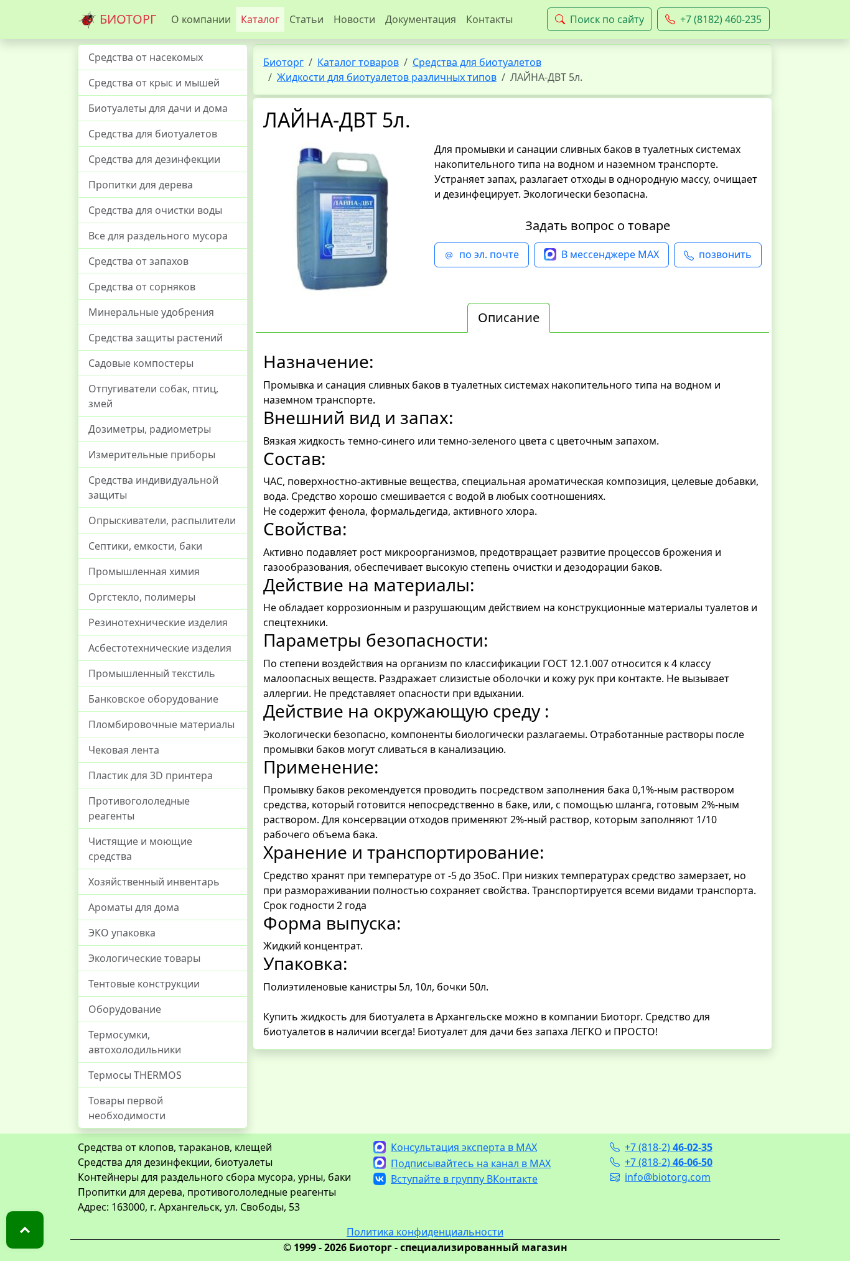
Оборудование (124, 1009)
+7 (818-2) (668, 1147)
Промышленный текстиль (151, 673)
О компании (201, 19)
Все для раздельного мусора (158, 235)
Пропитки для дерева (140, 185)
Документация (420, 19)
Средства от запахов (138, 261)
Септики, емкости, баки (145, 546)
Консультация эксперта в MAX (464, 1147)
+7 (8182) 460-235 (721, 19)
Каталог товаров (358, 62)
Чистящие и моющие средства (140, 848)
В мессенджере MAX (610, 254)
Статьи (306, 19)
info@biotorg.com (668, 1177)
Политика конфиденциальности (425, 1232)
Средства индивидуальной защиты (153, 487)
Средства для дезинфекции (154, 159)
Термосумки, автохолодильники (134, 1042)
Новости (354, 19)
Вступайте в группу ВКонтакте (464, 1179)
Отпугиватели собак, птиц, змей (153, 396)
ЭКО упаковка (122, 933)
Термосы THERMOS (135, 1075)
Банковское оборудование (153, 699)
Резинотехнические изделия (158, 622)
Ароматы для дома (133, 907)
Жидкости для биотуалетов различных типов (387, 77)
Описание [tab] (508, 317)
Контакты (489, 19)
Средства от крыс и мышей (154, 83)
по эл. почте (489, 254)
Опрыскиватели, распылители (162, 520)
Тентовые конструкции (144, 984)
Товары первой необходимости (127, 1108)
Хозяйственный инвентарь (154, 882)
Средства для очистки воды (155, 210)
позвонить (725, 254)
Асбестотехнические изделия (159, 648)
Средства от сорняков (141, 286)
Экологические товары (144, 958)
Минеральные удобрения (151, 312)
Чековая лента (123, 750)
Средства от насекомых (145, 57)
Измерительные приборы (151, 454)
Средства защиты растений (155, 337)
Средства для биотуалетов (152, 134)
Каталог (260, 19)
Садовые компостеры (141, 363)
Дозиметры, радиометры (149, 429)
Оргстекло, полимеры (141, 597)
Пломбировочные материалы (161, 724)
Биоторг (283, 62)
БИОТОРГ (126, 19)
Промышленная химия (144, 571)
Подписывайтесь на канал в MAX (471, 1163)
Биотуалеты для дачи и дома (158, 108)
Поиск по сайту (607, 19)
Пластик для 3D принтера (150, 775)
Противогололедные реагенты (139, 808)
